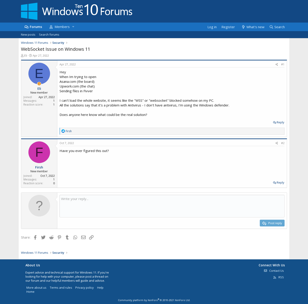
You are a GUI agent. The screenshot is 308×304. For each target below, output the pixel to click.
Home (30, 292)
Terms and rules (61, 288)
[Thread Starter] (39, 83)
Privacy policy (84, 288)
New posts (28, 34)
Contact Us (276, 271)
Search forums (49, 34)
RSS (281, 277)
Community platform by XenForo (154, 300)
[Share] (277, 64)
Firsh (39, 167)
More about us (36, 288)
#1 (283, 64)
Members (62, 26)
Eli (25, 55)
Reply (280, 122)
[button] (73, 27)
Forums (36, 26)
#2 (283, 143)
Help (100, 288)
